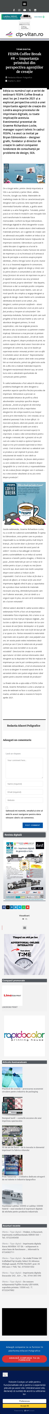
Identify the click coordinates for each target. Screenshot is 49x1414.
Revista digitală (13, 834)
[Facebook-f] (14, 10)
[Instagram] (19, 10)
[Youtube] (24, 10)
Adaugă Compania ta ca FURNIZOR (24, 1359)
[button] (24, 3)
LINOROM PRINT (10, 1007)
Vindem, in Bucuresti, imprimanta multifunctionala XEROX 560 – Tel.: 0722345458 (22, 1235)
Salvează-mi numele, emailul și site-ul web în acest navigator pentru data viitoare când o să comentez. (24, 814)
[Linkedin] (35, 10)
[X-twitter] (29, 10)
